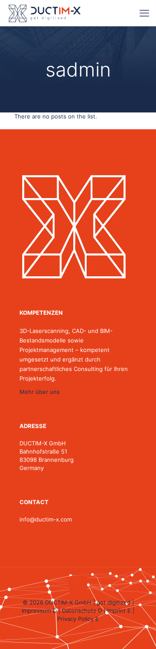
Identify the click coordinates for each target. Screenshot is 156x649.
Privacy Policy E (78, 618)
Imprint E (119, 610)
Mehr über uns (40, 391)
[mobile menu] (144, 13)
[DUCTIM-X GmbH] (44, 13)
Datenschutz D (82, 610)
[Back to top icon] (78, 585)
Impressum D (39, 610)
